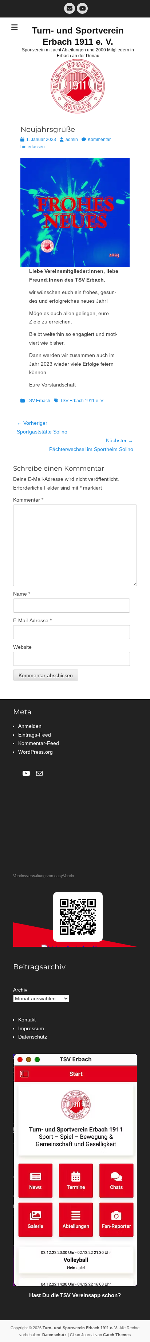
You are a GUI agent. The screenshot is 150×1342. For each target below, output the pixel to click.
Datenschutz (32, 1037)
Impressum (31, 1028)
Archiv (20, 990)
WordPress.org (35, 752)
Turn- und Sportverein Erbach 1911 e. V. (80, 1328)
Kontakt (27, 1020)
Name (21, 594)
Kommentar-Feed (38, 743)
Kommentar (28, 500)
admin (72, 139)
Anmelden (30, 726)
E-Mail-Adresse (32, 620)
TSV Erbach (38, 400)
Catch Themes (117, 1335)
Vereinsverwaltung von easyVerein (43, 876)
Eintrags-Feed (34, 735)
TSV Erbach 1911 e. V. (82, 400)
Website (22, 647)
